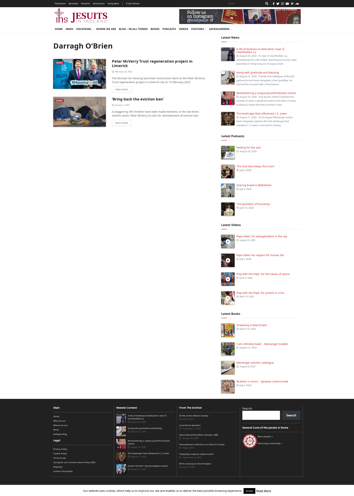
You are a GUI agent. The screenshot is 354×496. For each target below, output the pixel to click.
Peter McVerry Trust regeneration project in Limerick (152, 63)
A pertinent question (189, 425)
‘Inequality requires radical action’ (196, 454)
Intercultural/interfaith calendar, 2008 (198, 434)
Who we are (59, 420)
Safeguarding (219, 29)
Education (85, 3)
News (69, 29)
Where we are (106, 29)
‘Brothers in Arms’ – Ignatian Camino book (262, 381)
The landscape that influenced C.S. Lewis (261, 113)
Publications (60, 3)
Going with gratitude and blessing (257, 72)
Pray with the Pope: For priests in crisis (260, 293)
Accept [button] (249, 490)
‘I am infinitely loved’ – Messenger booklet (262, 344)
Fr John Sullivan (133, 3)
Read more (121, 89)
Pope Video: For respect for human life (260, 255)
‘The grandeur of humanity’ (253, 204)
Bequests (58, 466)
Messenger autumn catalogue (255, 362)
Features (198, 29)
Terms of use (59, 457)
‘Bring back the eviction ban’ (138, 99)
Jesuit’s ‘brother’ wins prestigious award (148, 465)
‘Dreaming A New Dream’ (251, 325)
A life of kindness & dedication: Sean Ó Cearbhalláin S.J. (260, 50)
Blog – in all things (133, 29)
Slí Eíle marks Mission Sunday (193, 415)
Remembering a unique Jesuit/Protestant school (266, 93)
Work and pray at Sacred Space (195, 463)
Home (59, 29)
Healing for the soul (248, 147)
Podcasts (169, 29)
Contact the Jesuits (63, 471)
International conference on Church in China (202, 444)
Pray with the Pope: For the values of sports (263, 274)
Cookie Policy (60, 453)
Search (247, 408)
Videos (183, 29)
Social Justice (99, 3)
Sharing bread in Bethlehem (254, 185)
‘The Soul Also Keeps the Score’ (255, 166)
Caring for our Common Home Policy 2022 (74, 462)
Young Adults (113, 3)
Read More (263, 490)
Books (155, 29)
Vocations (84, 29)
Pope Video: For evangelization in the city (262, 236)
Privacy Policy (60, 449)
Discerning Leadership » (270, 443)
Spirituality (73, 3)
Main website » (265, 436)
